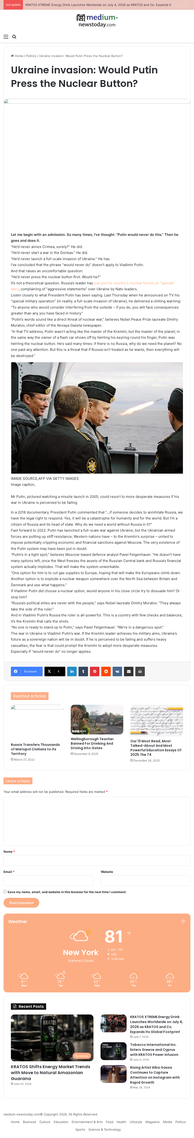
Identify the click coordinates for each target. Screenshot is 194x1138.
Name (9, 851)
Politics (31, 56)
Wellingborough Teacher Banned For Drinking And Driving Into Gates (92, 743)
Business (29, 1122)
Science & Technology (104, 1129)
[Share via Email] (128, 671)
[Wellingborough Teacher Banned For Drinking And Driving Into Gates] (97, 719)
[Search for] (14, 36)
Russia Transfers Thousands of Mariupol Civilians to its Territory (35, 749)
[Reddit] (106, 671)
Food (109, 1122)
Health (121, 1122)
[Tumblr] (83, 671)
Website (107, 872)
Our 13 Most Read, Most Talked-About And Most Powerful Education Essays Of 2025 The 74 (155, 748)
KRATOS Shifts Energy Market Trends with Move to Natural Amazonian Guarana (50, 1072)
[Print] (140, 671)
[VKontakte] (117, 671)
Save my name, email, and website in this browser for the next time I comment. (67, 892)
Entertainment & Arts (87, 1122)
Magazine (153, 1122)
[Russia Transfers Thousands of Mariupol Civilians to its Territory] (37, 722)
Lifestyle (136, 1122)
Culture (45, 1122)
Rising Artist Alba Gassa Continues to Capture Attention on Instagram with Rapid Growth (155, 1075)
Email (9, 872)
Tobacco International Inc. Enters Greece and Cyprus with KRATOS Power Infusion (86, 5)
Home (18, 56)
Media (167, 1122)
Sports (80, 1129)
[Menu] (6, 36)
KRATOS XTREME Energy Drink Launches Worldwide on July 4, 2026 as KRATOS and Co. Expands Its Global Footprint (156, 1024)
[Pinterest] (94, 671)
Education (61, 1122)
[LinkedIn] (72, 671)
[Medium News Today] (97, 21)
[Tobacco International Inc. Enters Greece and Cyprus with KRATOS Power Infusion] (114, 1051)
